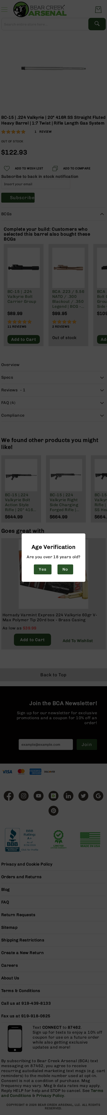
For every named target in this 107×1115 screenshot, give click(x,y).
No (65, 569)
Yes (42, 569)
